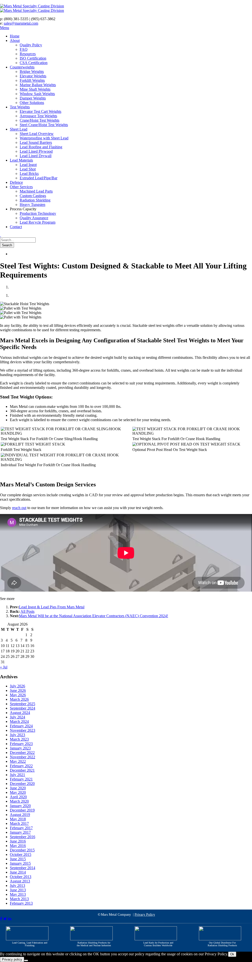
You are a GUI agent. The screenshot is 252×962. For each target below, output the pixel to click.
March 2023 (19, 739)
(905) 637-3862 (43, 19)
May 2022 (18, 761)
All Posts (27, 611)
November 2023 (22, 730)
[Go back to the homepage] (74, 8)
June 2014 (18, 872)
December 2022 (22, 752)
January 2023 (20, 748)
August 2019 (20, 815)
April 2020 (18, 797)
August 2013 (20, 881)
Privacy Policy (145, 914)
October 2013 (20, 877)
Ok (232, 954)
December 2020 (22, 783)
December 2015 (22, 850)
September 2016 (22, 837)
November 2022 (22, 757)
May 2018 (18, 819)
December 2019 (22, 810)
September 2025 (22, 704)
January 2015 (20, 863)
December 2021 (22, 770)
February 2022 (21, 766)
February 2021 (21, 779)
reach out (19, 508)
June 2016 (18, 841)
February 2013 (21, 903)
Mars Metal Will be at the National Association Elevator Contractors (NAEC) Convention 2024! (93, 616)
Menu (4, 28)
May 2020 (18, 792)
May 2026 (18, 695)
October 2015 (20, 854)
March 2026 (19, 699)
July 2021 (17, 775)
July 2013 (17, 885)
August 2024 (20, 713)
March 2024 (19, 721)
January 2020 (20, 806)
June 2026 (18, 690)
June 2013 (18, 890)
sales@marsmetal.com (21, 23)
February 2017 (21, 828)
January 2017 (20, 832)
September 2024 (22, 708)
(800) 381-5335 (16, 19)
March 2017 (19, 823)
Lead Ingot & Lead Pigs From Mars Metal (51, 607)
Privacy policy (12, 959)
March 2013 (19, 899)
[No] (26, 960)
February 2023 (21, 744)
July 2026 (17, 686)
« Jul (3, 667)
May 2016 (18, 846)
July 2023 (17, 735)
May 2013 (18, 894)
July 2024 (17, 717)
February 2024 (21, 726)
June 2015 (18, 859)
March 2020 (19, 801)
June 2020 (18, 788)
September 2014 (22, 868)
